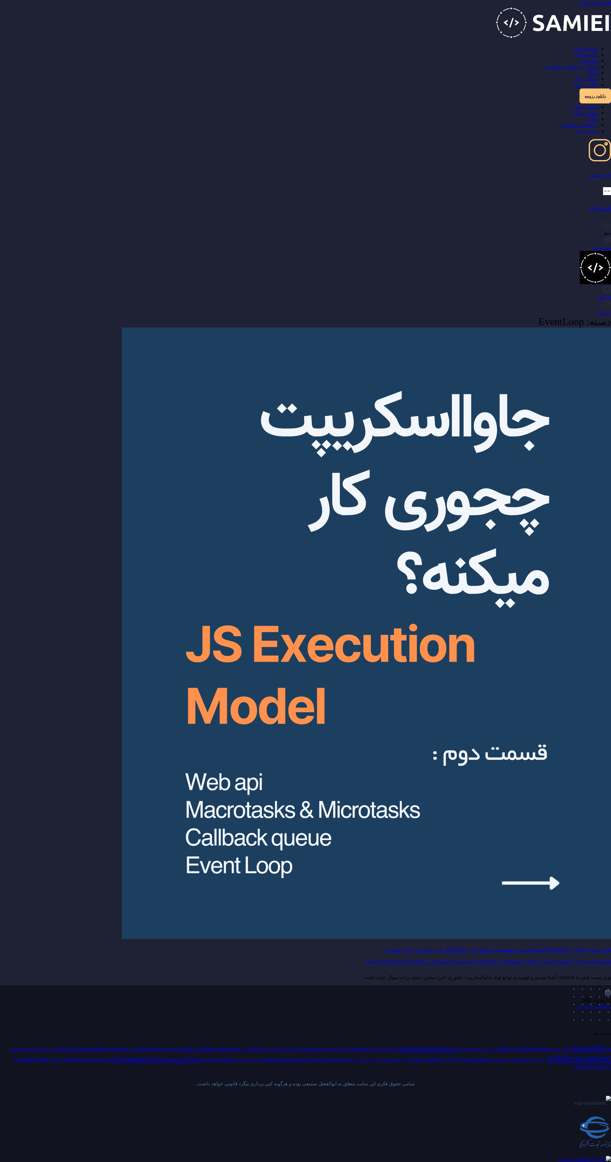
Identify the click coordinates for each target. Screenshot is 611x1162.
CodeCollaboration (151, 1049)
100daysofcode (25, 1049)
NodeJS (72, 1060)
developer (284, 1049)
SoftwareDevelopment (286, 1060)
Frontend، (442, 962)
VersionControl (473, 1059)
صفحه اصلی (585, 48)
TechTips (434, 1059)
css (271, 1049)
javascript (588, 1048)
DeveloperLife (309, 1049)
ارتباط (604, 297)
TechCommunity (390, 1060)
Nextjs (56, 1059)
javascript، (464, 962)
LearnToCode (32, 1059)
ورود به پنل (586, 131)
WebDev (539, 1060)
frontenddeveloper (384, 1050)
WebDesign (522, 1060)
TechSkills (415, 1060)
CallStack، (395, 962)
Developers (337, 1049)
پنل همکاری (586, 54)
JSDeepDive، (489, 962)
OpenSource (96, 1060)
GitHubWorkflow (531, 1049)
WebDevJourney (592, 1067)
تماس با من (586, 85)
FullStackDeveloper (475, 1049)
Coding (183, 1049)
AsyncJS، (374, 962)
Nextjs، (536, 962)
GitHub (502, 1049)
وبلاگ (592, 72)
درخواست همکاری (578, 125)
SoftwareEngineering (333, 1059)
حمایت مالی (585, 78)
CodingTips (255, 1049)
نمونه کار (588, 60)
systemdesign (365, 1060)
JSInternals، (515, 962)
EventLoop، (419, 962)
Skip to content (596, 2)
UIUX (450, 1060)
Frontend (358, 1049)
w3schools (502, 1060)
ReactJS (222, 1060)
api (45, 1049)
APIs (52, 1050)
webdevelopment (594, 962)
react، (550, 962)
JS (609, 1049)
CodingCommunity (218, 1049)
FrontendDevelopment (428, 1048)
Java (566, 1049)
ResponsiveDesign (246, 1060)
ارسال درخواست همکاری (571, 66)
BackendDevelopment (103, 1049)
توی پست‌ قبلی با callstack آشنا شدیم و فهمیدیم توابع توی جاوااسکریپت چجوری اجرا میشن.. (497, 949)
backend (67, 1049)
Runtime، (567, 962)
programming (131, 1059)
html (557, 1049)
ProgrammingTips (176, 1059)
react (206, 1060)
